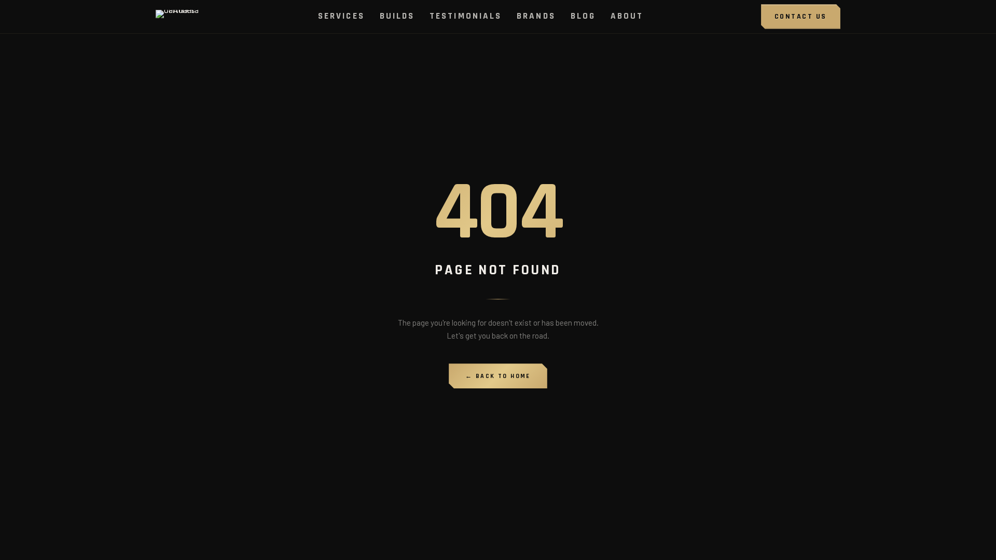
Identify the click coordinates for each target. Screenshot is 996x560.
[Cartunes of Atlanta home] (178, 16)
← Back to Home (498, 376)
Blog (583, 16)
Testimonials (466, 16)
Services (341, 16)
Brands (536, 16)
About (627, 16)
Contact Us (800, 16)
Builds (397, 16)
